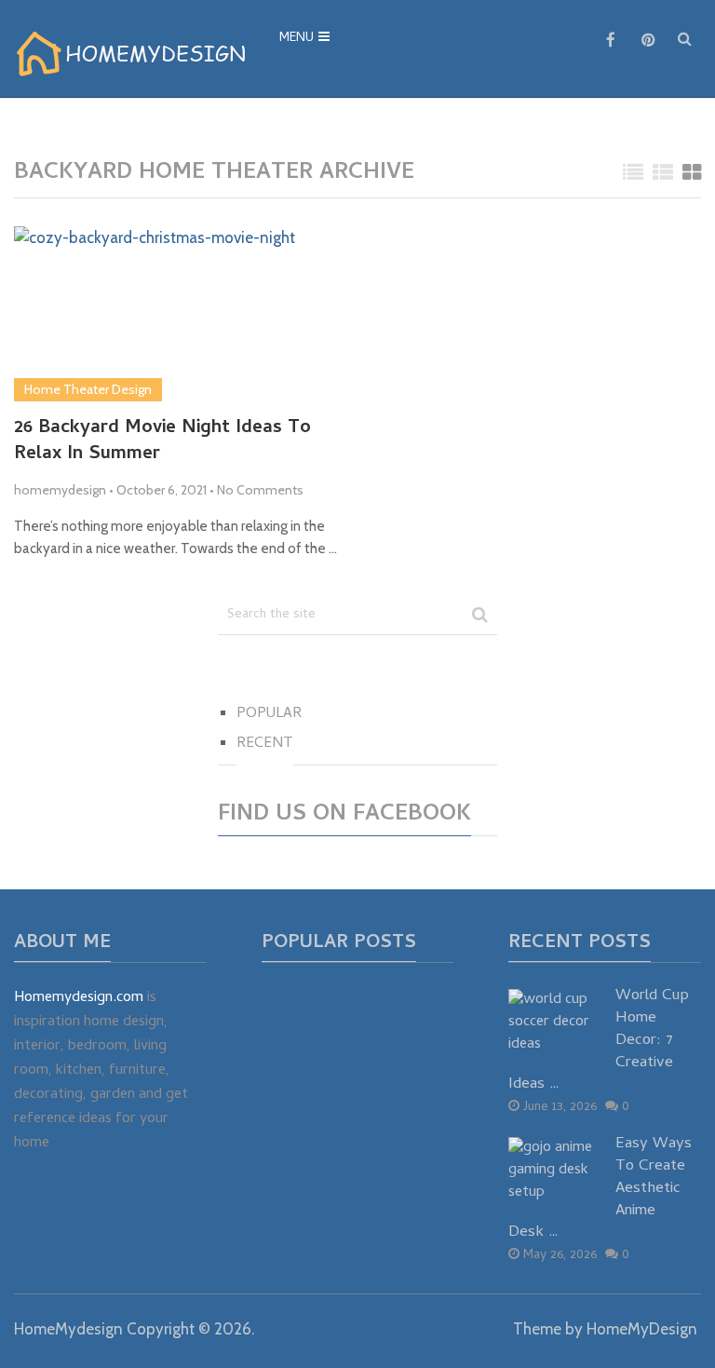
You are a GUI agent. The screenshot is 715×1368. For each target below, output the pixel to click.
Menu (296, 38)
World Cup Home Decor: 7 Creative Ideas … (598, 1041)
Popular (269, 714)
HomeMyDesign (642, 1329)
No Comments (260, 489)
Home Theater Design (88, 389)
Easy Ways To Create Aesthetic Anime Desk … (600, 1189)
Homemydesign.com (78, 998)
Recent (264, 744)
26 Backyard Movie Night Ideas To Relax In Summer (162, 442)
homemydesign (60, 489)
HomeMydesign (68, 1329)
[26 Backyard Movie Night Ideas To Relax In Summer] (154, 314)
